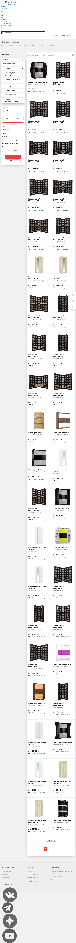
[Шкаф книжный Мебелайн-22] (38, 613)
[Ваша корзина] (72, 36)
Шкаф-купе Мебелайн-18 (38, 470)
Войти (55, 36)
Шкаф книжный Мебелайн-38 (58, 356)
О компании (6, 871)
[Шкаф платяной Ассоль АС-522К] (38, 574)
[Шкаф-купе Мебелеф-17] (62, 420)
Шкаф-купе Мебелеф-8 (37, 703)
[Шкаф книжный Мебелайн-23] (38, 109)
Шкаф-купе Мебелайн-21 (38, 82)
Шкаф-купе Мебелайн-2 (61, 820)
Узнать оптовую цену (38, 91)
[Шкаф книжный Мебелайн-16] (38, 652)
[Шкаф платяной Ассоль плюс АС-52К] (38, 264)
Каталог (11, 45)
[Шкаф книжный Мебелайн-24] (62, 187)
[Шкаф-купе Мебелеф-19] (62, 652)
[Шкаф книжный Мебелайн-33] (38, 148)
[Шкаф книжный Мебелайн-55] (38, 342)
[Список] (72, 55)
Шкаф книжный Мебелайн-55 (34, 356)
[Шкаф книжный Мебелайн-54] (62, 691)
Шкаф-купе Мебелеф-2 (37, 433)
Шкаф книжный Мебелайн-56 (58, 395)
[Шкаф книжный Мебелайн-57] (38, 381)
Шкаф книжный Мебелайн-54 (58, 704)
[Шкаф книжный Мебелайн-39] (62, 109)
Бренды (29, 871)
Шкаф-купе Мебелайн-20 (62, 509)
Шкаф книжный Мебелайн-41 (58, 161)
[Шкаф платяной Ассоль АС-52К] (62, 457)
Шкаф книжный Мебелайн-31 (58, 626)
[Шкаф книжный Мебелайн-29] (62, 226)
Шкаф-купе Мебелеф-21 (61, 548)
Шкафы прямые (10, 90)
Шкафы (40, 45)
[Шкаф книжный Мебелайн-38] (62, 342)
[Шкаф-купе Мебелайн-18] (38, 457)
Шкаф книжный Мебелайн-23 (34, 122)
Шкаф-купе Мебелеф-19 (61, 664)
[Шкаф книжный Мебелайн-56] (62, 381)
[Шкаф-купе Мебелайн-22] (62, 730)
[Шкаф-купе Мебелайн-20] (62, 496)
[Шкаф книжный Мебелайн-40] (62, 574)
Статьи (5, 874)
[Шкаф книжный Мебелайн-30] (62, 303)
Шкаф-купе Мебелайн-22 (62, 742)
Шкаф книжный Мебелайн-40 (58, 587)
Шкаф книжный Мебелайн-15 (58, 83)
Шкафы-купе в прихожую (10, 74)
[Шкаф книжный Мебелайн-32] (38, 187)
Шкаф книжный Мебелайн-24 (58, 200)
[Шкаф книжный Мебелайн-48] (38, 303)
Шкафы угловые (10, 86)
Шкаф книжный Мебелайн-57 (34, 395)
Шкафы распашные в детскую (12, 80)
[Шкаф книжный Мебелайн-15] (62, 70)
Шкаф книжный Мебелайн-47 (34, 510)
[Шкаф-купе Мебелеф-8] (38, 691)
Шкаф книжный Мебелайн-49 (34, 239)
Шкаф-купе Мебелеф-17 (61, 433)
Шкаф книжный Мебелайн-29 (58, 239)
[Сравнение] (73, 300)
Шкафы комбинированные (11, 100)
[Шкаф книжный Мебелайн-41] (62, 148)
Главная (3, 45)
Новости (5, 878)
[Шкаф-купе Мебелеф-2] (38, 420)
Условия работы (32, 878)
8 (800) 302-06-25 (57, 876)
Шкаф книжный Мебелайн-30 (58, 317)
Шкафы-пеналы (10, 95)
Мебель (19, 45)
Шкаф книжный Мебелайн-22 (34, 626)
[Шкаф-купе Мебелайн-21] (38, 70)
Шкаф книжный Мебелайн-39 (58, 122)
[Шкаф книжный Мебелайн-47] (38, 496)
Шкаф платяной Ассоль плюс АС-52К (37, 278)
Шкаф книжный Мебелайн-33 (34, 161)
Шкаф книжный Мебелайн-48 (34, 317)
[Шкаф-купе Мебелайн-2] (62, 808)
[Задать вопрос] (73, 306)
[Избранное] (73, 295)
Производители (32, 874)
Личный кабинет (33, 881)
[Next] (56, 849)
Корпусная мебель (29, 45)
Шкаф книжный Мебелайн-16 (34, 665)
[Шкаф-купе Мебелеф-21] (62, 535)
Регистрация (65, 36)
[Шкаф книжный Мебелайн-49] (38, 226)
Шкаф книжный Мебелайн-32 (34, 200)
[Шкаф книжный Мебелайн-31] (62, 613)
